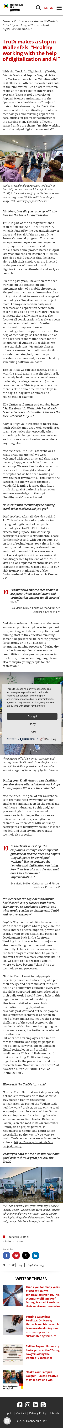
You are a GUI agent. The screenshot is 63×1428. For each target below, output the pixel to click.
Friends (54, 1413)
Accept (32, 716)
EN (51, 7)
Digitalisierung (36, 1265)
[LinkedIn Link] (35, 1404)
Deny (32, 724)
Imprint (8, 1413)
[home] (14, 14)
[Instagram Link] (27, 1404)
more (32, 731)
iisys (21, 1265)
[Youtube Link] (43, 1404)
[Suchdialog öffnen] (38, 8)
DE (46, 7)
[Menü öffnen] (59, 8)
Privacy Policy (38, 1413)
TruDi (11, 1265)
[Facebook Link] (19, 1404)
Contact (21, 1413)
